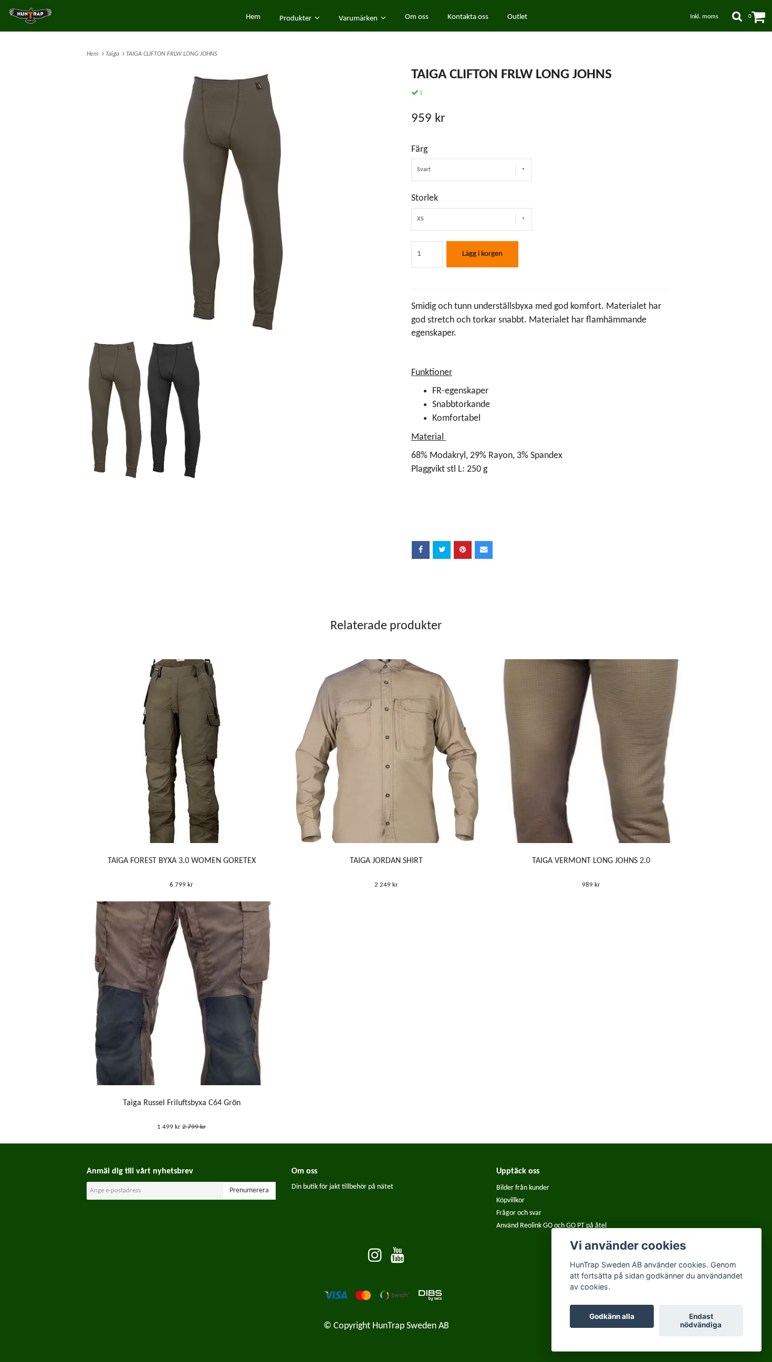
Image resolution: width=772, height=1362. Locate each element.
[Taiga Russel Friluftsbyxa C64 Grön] (181, 993)
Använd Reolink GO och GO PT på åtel (551, 1226)
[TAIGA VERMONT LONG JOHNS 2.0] (591, 751)
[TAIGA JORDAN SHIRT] (386, 751)
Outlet (517, 17)
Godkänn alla (611, 1316)
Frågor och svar (518, 1213)
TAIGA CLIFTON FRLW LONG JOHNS (172, 54)
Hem (94, 54)
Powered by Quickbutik (386, 1341)
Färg (419, 149)
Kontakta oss (467, 17)
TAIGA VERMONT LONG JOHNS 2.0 (591, 861)
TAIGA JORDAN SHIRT (386, 861)
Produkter (297, 19)
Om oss (417, 17)
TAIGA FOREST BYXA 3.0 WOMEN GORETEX (182, 861)
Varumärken (360, 19)
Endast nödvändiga (701, 1320)
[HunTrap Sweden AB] (35, 15)
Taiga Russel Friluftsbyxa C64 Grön (182, 1103)
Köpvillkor (510, 1200)
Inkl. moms (704, 17)
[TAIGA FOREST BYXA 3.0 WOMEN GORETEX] (181, 751)
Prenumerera (249, 1190)
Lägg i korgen (482, 254)
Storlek (424, 198)
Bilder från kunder (522, 1188)
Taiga (114, 54)
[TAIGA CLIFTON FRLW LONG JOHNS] (232, 201)
